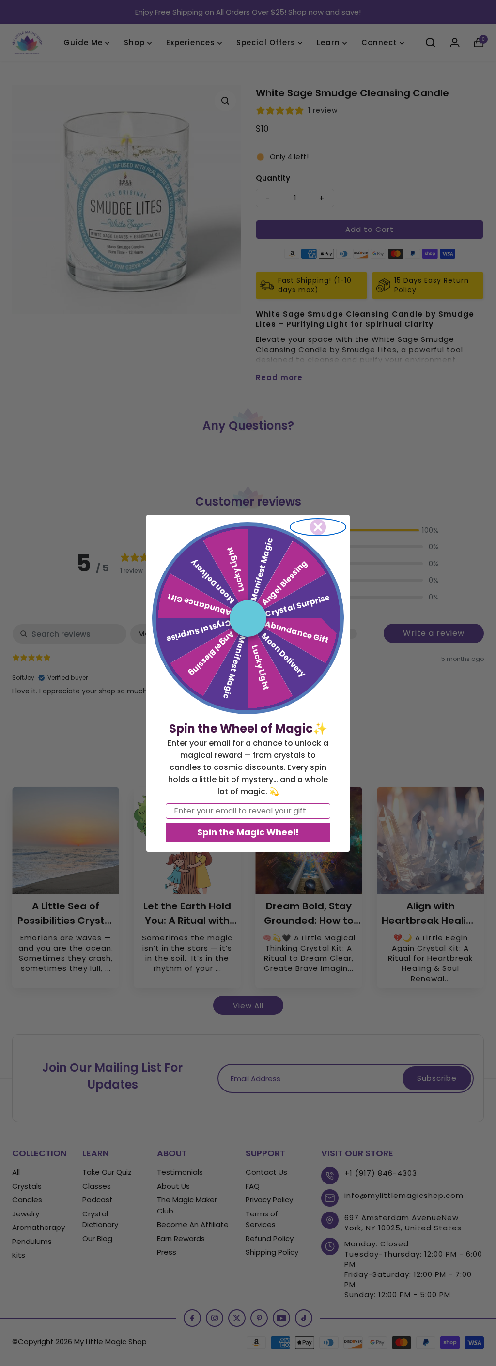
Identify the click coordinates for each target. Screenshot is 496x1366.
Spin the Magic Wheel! (248, 832)
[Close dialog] (318, 527)
